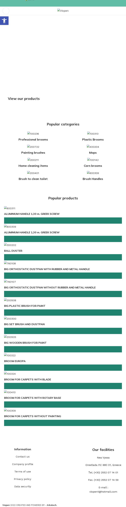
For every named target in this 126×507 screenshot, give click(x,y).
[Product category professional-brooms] (33, 137)
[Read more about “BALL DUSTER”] (63, 257)
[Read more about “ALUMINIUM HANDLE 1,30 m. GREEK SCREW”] (63, 220)
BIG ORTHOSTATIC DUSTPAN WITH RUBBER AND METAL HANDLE (47, 269)
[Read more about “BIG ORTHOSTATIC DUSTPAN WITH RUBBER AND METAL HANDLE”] (63, 276)
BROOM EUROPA (15, 361)
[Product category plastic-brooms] (93, 137)
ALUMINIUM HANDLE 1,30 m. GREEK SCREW (32, 213)
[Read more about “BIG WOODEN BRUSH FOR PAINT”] (63, 349)
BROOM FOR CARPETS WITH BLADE (27, 379)
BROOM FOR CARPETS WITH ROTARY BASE (32, 397)
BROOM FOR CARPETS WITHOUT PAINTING (32, 416)
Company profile (22, 464)
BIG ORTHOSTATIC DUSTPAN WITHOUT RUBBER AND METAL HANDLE (50, 287)
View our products (24, 98)
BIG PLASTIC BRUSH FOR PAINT (24, 305)
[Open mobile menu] (6, 11)
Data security (22, 486)
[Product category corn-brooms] (93, 163)
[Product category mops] (93, 150)
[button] (4, 20)
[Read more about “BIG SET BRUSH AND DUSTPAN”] (63, 331)
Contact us (23, 456)
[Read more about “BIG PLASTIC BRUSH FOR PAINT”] (63, 312)
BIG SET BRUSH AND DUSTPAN (24, 324)
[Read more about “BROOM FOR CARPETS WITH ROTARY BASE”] (63, 404)
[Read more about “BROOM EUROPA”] (63, 368)
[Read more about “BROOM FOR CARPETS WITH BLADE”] (63, 386)
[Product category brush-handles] (93, 177)
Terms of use (22, 471)
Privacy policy (22, 479)
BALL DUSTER (13, 250)
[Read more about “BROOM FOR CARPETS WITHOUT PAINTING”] (63, 423)
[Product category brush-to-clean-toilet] (33, 177)
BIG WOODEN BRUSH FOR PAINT (25, 342)
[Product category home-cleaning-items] (33, 163)
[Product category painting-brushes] (33, 150)
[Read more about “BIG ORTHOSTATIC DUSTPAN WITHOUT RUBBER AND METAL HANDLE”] (63, 294)
